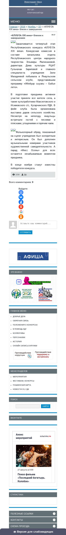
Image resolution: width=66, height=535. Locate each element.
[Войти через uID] (21, 192)
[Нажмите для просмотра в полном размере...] (12, 43)
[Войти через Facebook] (21, 202)
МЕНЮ (15, 21)
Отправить (25, 232)
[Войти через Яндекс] (21, 206)
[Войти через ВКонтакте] (21, 197)
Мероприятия (20, 377)
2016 (22, 26)
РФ (25, 174)
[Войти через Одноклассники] (21, 216)
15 (39, 26)
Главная (13, 26)
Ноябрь (32, 26)
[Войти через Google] (21, 211)
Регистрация (30, 2)
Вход (39, 2)
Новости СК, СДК (21, 389)
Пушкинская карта (22, 385)
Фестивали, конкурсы (23, 381)
